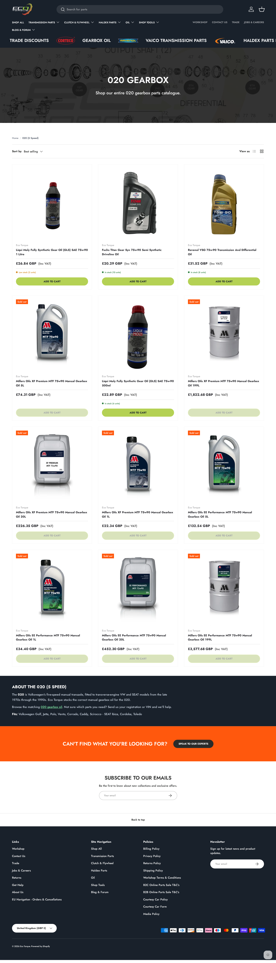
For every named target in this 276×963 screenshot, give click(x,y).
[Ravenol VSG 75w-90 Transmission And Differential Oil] (224, 204)
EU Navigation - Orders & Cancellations (37, 899)
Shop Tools (147, 22)
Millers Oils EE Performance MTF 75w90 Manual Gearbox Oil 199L (220, 637)
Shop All (18, 22)
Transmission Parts (42, 22)
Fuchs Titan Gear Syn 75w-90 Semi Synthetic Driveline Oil (131, 252)
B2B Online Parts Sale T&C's (161, 892)
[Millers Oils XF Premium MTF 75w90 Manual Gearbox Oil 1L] (138, 467)
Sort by (17, 151)
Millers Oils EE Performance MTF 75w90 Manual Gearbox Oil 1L (48, 637)
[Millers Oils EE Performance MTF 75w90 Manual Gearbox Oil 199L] (224, 590)
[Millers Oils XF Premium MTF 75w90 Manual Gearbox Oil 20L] (52, 467)
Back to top (138, 819)
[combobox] (140, 9)
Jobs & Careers (254, 22)
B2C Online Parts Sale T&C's (161, 885)
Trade (236, 22)
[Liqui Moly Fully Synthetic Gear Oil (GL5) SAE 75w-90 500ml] (138, 335)
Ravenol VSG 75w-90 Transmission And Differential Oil (222, 252)
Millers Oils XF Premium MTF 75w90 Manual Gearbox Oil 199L (223, 383)
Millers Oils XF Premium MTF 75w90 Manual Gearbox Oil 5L (51, 383)
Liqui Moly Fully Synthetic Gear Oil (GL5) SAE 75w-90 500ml (138, 383)
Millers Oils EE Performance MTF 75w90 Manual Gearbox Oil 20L (134, 637)
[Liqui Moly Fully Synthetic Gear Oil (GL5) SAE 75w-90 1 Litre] (52, 204)
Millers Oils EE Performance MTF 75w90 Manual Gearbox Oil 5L (220, 514)
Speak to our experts (193, 744)
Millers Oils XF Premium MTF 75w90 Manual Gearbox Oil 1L (137, 514)
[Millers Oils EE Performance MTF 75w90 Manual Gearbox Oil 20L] (138, 590)
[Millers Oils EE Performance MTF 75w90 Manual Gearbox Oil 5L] (224, 467)
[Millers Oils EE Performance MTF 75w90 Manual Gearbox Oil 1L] (52, 590)
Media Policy (151, 914)
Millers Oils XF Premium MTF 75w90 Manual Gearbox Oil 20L (51, 514)
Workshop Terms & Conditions (162, 878)
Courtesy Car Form (155, 907)
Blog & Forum (21, 30)
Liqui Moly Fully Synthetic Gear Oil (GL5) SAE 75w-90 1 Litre (52, 252)
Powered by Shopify (40, 946)
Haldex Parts (107, 22)
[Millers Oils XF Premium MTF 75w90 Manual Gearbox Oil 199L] (224, 335)
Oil (128, 22)
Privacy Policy (152, 856)
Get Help (17, 885)
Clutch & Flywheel (77, 22)
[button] (262, 9)
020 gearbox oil (51, 707)
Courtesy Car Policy (155, 899)
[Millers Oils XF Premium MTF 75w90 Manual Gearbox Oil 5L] (52, 335)
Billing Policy (151, 849)
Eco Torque (25, 946)
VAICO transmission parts (151, 40)
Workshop (200, 22)
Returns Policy (152, 863)
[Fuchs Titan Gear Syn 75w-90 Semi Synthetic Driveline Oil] (138, 204)
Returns (16, 878)
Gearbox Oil (72, 40)
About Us (17, 892)
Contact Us (219, 22)
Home (15, 138)
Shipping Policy (153, 870)
